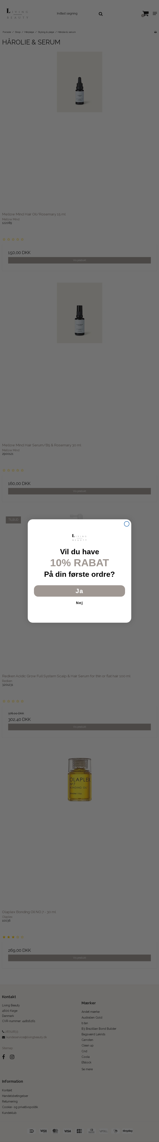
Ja (79, 591)
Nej (79, 603)
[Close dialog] (126, 523)
